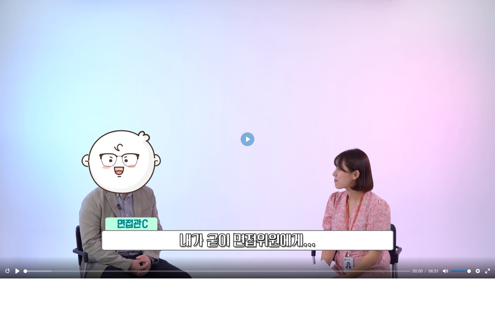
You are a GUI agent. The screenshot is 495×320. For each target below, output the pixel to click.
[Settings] (477, 271)
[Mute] (445, 271)
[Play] (17, 271)
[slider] (216, 271)
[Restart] (7, 271)
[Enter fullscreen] (487, 271)
